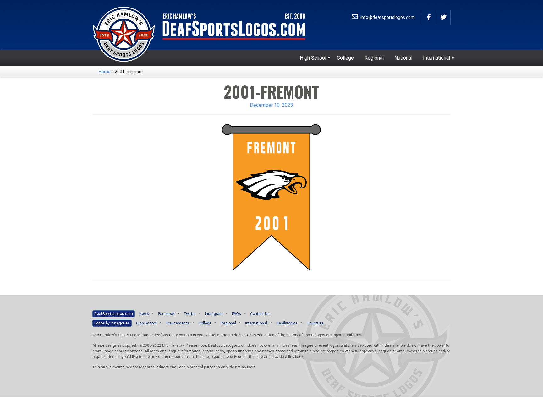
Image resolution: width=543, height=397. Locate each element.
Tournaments (177, 323)
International (256, 323)
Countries (315, 323)
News (144, 314)
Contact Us (260, 314)
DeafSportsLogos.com (113, 314)
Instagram (214, 314)
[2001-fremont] (271, 197)
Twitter (190, 314)
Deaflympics (287, 323)
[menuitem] (313, 58)
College (204, 323)
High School (146, 323)
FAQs (236, 314)
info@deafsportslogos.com (387, 17)
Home (105, 71)
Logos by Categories (112, 323)
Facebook (166, 314)
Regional (228, 323)
